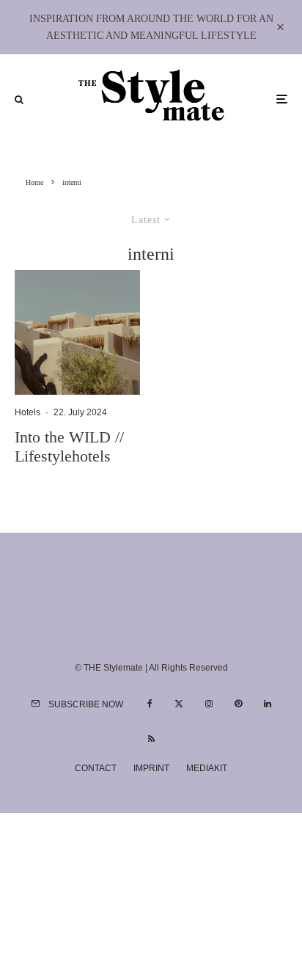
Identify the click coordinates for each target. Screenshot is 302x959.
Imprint (151, 768)
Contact (96, 768)
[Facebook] (149, 703)
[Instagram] (209, 703)
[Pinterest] (238, 703)
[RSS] (151, 738)
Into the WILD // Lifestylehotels (69, 446)
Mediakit (206, 768)
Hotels (27, 412)
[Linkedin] (267, 703)
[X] (178, 703)
